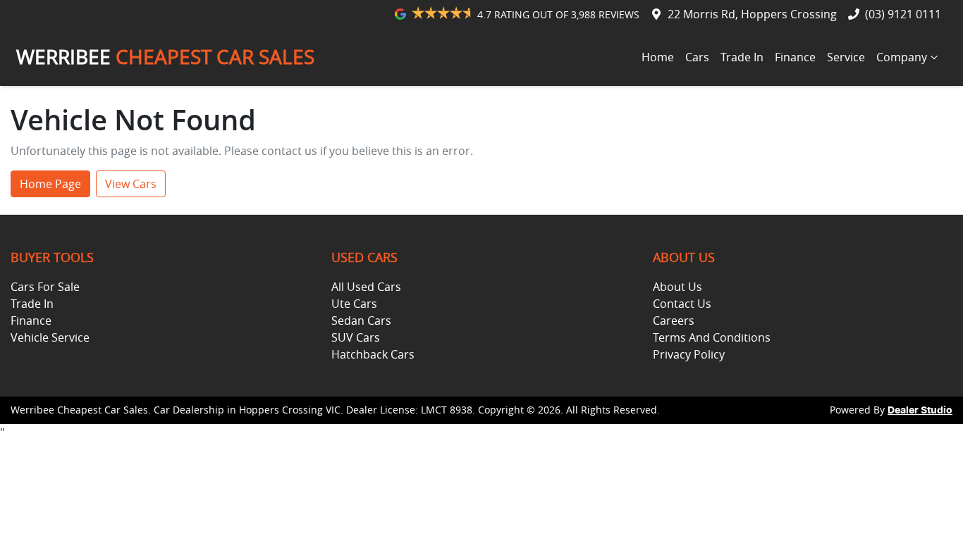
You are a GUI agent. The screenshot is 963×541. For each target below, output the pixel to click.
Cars (697, 57)
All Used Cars (366, 286)
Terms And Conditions (712, 337)
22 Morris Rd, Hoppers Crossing (752, 14)
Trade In (741, 57)
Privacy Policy (689, 354)
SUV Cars (355, 337)
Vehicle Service (50, 337)
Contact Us (682, 303)
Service (846, 57)
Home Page (50, 184)
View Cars (131, 184)
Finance (795, 57)
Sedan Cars (361, 320)
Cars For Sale (45, 286)
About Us (677, 286)
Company (901, 57)
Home (658, 57)
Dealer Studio (920, 411)
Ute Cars (354, 303)
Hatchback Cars (373, 354)
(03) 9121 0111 (903, 14)
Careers (673, 320)
